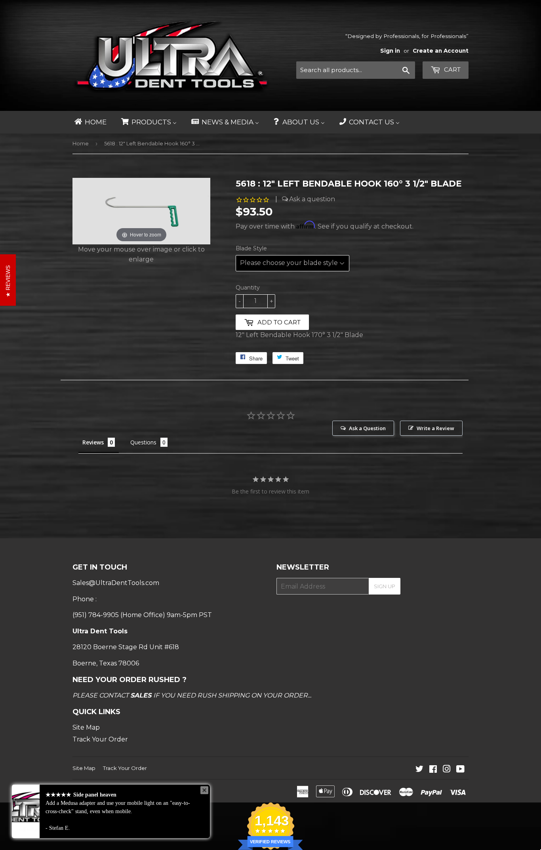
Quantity (248, 287)
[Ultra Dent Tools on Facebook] (433, 770)
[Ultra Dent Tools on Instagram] (447, 770)
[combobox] (355, 70)
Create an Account (441, 51)
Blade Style (251, 248)
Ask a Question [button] (367, 428)
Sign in (390, 51)
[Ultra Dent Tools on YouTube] (460, 770)
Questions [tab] (143, 442)
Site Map (86, 727)
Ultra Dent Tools (111, 790)
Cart (451, 69)
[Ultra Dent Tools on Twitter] (419, 770)
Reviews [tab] (93, 442)
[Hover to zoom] (141, 210)
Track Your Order (100, 739)
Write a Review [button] (435, 428)
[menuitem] (90, 122)
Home (80, 143)
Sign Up (384, 586)
